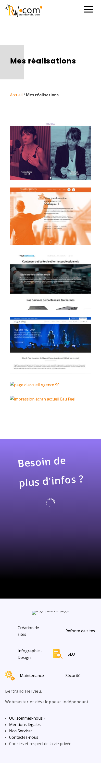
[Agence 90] (50, 385)
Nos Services (21, 731)
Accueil (16, 95)
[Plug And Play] (50, 345)
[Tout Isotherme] (50, 281)
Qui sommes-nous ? (27, 718)
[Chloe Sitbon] (50, 151)
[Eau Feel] (50, 399)
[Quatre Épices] (50, 216)
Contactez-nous (23, 737)
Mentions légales (25, 724)
